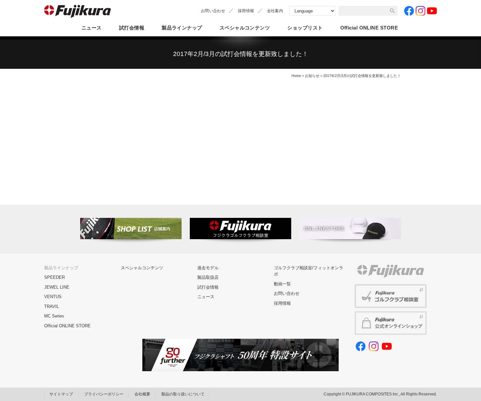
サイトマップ (61, 394)
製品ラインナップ (182, 27)
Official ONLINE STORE (67, 325)
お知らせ (312, 76)
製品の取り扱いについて (183, 394)
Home (296, 76)
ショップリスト (305, 27)
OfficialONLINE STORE (369, 27)
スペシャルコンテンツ (245, 27)
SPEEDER (54, 277)
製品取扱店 (208, 277)
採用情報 (246, 11)
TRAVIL (51, 306)
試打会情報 (131, 27)
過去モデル (208, 267)
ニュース (91, 27)
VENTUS (53, 296)
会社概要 (142, 394)
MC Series (54, 316)
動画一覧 (282, 283)
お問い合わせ (213, 11)
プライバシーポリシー (103, 394)
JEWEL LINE (56, 287)
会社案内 (275, 11)
